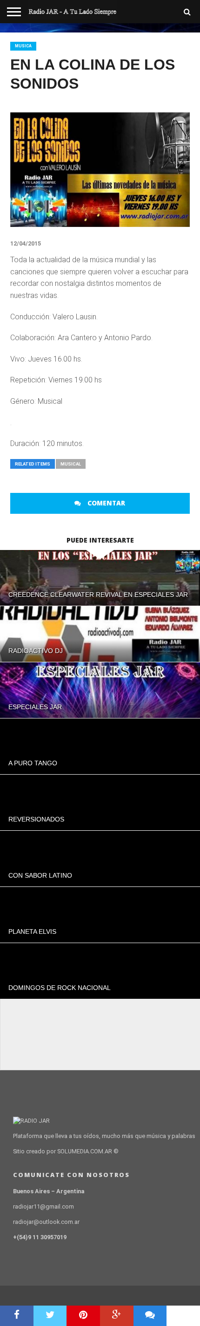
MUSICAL (70, 463)
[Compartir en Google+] (116, 1316)
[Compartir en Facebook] (16, 1316)
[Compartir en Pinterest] (83, 1316)
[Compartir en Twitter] (50, 1316)
